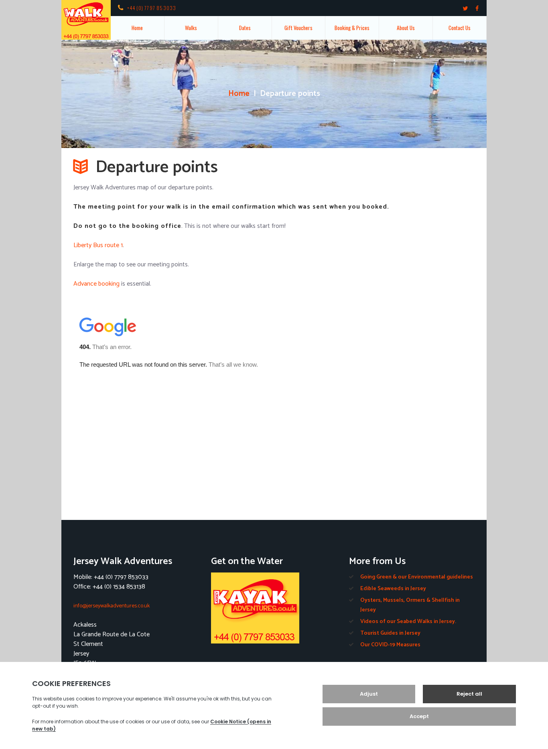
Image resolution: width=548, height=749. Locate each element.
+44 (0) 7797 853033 (152, 7)
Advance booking (96, 283)
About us (406, 28)
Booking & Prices (352, 28)
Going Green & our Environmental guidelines (416, 577)
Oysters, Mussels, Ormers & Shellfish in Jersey (410, 605)
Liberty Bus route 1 (98, 245)
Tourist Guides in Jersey (390, 633)
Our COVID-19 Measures (390, 645)
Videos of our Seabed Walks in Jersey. (408, 621)
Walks (191, 28)
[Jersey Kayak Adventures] (274, 607)
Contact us (460, 28)
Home (137, 28)
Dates (245, 28)
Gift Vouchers (298, 28)
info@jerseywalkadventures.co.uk (111, 606)
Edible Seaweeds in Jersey (393, 588)
